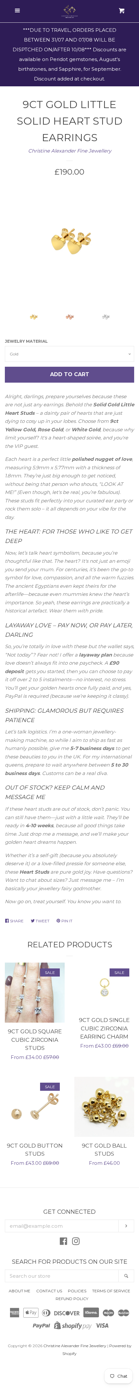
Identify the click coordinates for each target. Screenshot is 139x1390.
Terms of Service (111, 1290)
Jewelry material (26, 341)
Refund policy (72, 1298)
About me (19, 1290)
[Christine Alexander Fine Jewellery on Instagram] (76, 1242)
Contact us (49, 1290)
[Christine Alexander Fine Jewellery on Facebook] (63, 1242)
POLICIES (77, 1290)
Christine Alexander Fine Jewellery (69, 151)
